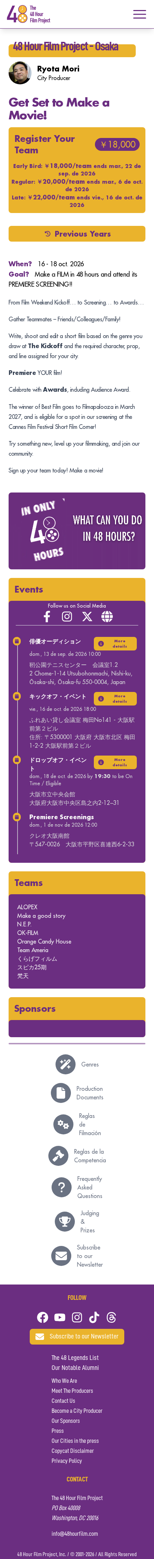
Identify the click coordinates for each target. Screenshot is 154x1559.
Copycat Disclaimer (73, 1451)
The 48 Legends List (75, 1358)
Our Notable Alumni (75, 1368)
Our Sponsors (66, 1421)
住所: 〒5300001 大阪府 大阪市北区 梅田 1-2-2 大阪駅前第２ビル (82, 741)
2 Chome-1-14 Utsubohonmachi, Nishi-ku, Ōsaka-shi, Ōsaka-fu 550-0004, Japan (81, 678)
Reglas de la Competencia (90, 1156)
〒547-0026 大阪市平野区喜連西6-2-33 (81, 844)
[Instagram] (67, 616)
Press (58, 1431)
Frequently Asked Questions (89, 1187)
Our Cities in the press (75, 1441)
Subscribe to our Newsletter (90, 1256)
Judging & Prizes (90, 1221)
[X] (87, 616)
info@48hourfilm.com (75, 1534)
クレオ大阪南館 (49, 835)
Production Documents (90, 1093)
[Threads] (111, 1317)
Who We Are (64, 1381)
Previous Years (83, 233)
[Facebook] (42, 1317)
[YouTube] (60, 1317)
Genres (90, 1064)
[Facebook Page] (47, 616)
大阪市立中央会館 (52, 794)
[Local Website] (107, 616)
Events (28, 589)
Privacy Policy (67, 1461)
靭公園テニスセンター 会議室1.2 (73, 664)
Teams (28, 882)
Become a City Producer (77, 1411)
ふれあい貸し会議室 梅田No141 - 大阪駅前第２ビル (82, 724)
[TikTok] (94, 1317)
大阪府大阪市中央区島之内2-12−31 (74, 802)
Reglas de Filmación (90, 1124)
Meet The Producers (72, 1391)
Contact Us (63, 1401)
